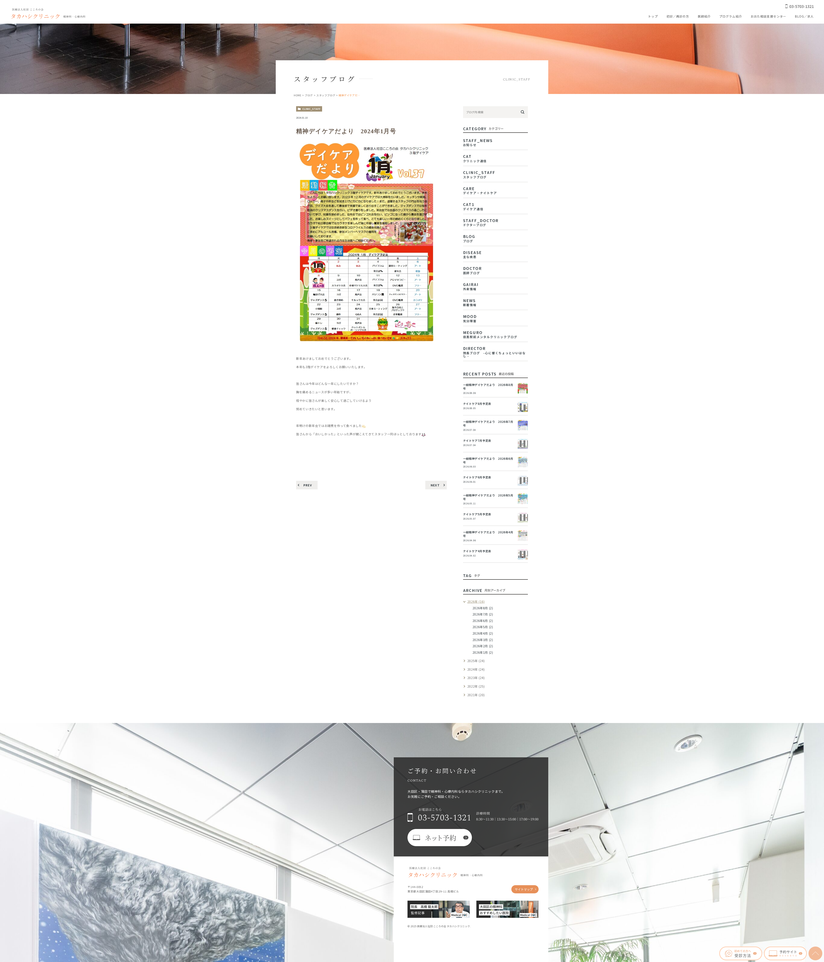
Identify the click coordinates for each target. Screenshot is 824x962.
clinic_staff (311, 108)
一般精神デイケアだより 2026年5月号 (488, 497)
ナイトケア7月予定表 (477, 441)
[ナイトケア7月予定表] (523, 444)
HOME (297, 95)
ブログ (309, 95)
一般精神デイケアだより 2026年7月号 (488, 423)
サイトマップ (524, 889)
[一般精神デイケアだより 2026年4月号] (523, 536)
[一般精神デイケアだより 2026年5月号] (523, 499)
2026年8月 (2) (483, 608)
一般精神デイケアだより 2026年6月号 (488, 460)
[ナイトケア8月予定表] (523, 407)
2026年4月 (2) (483, 633)
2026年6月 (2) (483, 621)
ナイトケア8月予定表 (477, 404)
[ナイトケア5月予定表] (523, 518)
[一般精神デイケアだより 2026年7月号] (523, 425)
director (494, 351)
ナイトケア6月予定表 (477, 477)
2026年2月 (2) (483, 646)
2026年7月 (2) (483, 614)
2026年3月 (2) (483, 640)
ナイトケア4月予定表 (477, 551)
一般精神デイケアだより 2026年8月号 (488, 386)
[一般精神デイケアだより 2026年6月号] (523, 462)
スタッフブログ (325, 95)
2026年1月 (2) (483, 652)
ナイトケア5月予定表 (477, 514)
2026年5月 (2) (483, 627)
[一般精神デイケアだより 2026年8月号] (523, 388)
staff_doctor (481, 222)
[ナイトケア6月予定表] (523, 481)
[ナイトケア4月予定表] (523, 554)
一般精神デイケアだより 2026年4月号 (488, 534)
